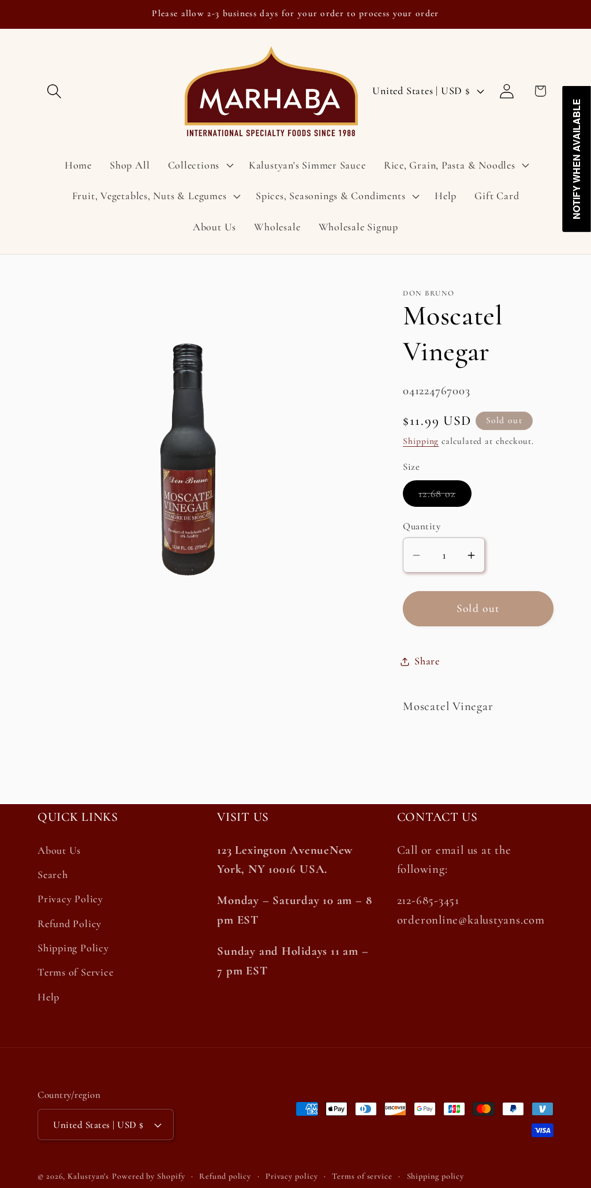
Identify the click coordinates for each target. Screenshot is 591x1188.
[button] (54, 90)
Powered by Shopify (148, 1176)
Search (53, 874)
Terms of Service (75, 972)
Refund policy (225, 1176)
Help (48, 997)
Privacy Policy (70, 898)
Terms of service (362, 1176)
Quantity (421, 526)
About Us (59, 850)
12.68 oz (444, 497)
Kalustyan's (88, 1176)
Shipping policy (436, 1176)
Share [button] (427, 661)
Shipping (421, 441)
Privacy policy (291, 1176)
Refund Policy (70, 923)
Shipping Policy (73, 948)
